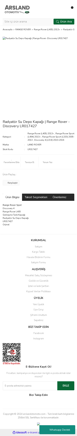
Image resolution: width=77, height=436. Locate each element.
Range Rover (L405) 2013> (41, 133)
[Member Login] (63, 9)
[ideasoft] (20, 432)
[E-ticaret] (38, 432)
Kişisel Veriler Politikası (38, 291)
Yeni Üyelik (38, 304)
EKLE (66, 385)
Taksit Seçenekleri (36, 197)
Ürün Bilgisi (12, 197)
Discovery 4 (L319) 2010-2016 (49, 140)
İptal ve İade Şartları (38, 286)
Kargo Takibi (38, 252)
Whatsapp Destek (59, 430)
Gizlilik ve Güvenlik (38, 281)
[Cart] (70, 9)
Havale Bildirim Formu (38, 257)
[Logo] (17, 8)
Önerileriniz (59, 197)
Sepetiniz (38, 320)
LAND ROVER (34, 144)
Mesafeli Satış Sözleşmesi (38, 275)
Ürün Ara (66, 21)
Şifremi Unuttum (38, 315)
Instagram (38, 338)
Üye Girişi (38, 309)
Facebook (38, 333)
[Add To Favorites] (11, 162)
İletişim (38, 246)
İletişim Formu (38, 262)
